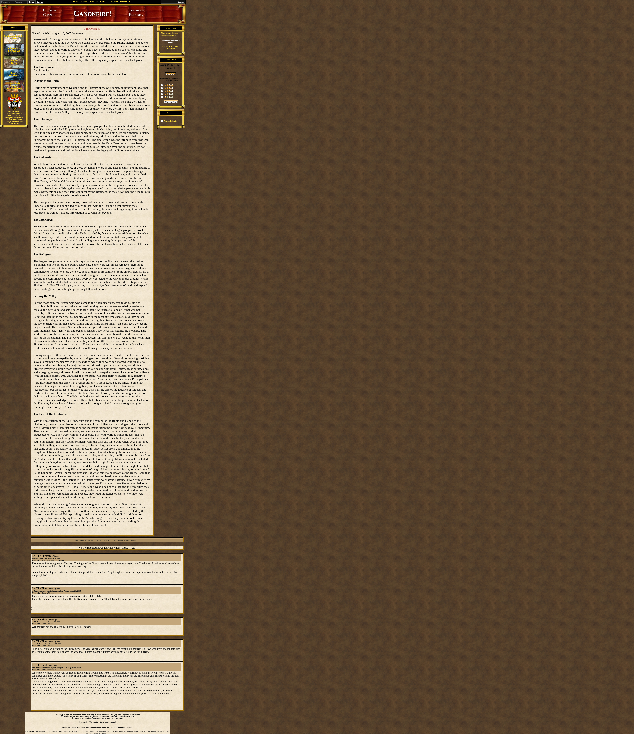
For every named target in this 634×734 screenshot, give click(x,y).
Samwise (38, 591)
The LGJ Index (14, 116)
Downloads (125, 1)
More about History (169, 33)
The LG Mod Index (14, 120)
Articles (93, 1)
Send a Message (49, 560)
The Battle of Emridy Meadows (171, 47)
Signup (40, 2)
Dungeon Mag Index (14, 118)
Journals (104, 1)
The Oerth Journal (14, 114)
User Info (36, 560)
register (132, 548)
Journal (60, 560)
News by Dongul (168, 35)
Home (75, 1)
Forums (84, 1)
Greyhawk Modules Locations (14, 123)
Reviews (114, 1)
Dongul (79, 34)
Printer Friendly (170, 121)
